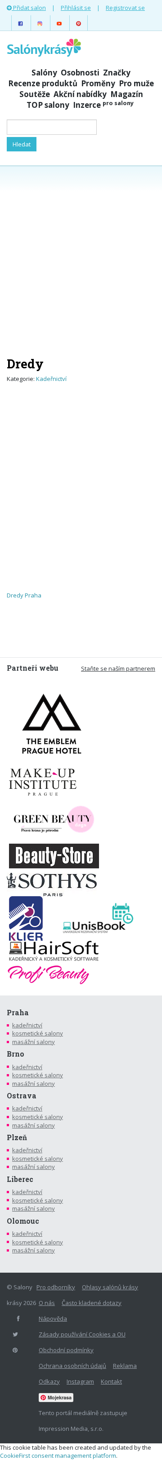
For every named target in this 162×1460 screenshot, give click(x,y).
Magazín (126, 94)
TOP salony (48, 105)
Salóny (44, 72)
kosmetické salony (37, 1033)
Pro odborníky (55, 1287)
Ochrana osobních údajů (72, 1366)
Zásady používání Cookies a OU (82, 1334)
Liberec (20, 1179)
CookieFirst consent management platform (58, 1455)
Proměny (98, 83)
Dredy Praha (24, 595)
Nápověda (53, 1318)
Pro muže (136, 83)
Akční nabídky (80, 94)
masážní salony (33, 1042)
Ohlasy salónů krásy (110, 1287)
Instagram (80, 1381)
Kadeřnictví (51, 379)
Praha (18, 1012)
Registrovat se (125, 8)
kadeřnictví (27, 1025)
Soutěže (34, 94)
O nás (47, 1303)
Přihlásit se (76, 8)
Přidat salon (29, 8)
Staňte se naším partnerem (118, 668)
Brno (15, 1053)
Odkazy (49, 1381)
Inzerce (103, 105)
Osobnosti (80, 72)
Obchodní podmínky (66, 1350)
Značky (116, 72)
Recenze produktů (42, 83)
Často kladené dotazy (92, 1303)
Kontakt (111, 1381)
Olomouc (23, 1221)
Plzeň (17, 1137)
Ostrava (21, 1095)
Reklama (125, 1366)
